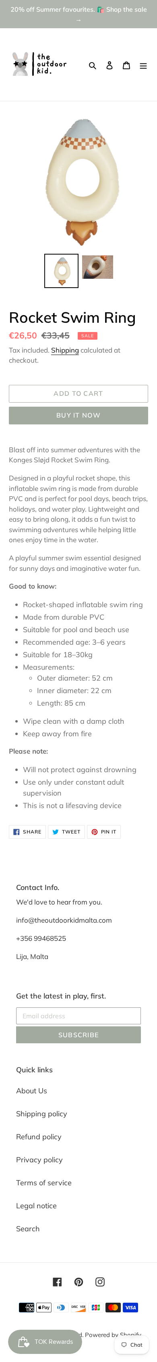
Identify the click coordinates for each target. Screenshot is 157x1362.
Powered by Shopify (113, 1335)
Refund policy (39, 1136)
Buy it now (78, 415)
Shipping (65, 350)
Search (28, 1228)
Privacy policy (39, 1159)
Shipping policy (41, 1113)
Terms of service (44, 1182)
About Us (31, 1090)
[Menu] (143, 64)
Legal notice (36, 1205)
